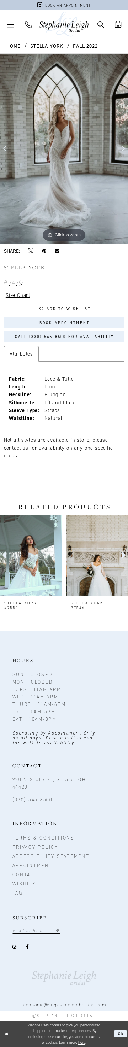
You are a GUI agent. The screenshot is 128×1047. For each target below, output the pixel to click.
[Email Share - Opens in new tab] (56, 251)
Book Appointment (64, 322)
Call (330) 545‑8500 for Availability (64, 336)
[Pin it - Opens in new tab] (44, 251)
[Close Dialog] (6, 1034)
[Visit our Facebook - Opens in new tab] (28, 946)
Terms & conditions (43, 838)
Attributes (21, 353)
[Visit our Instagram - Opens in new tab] (15, 946)
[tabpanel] (64, 149)
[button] (10, 24)
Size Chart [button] (18, 295)
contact (25, 874)
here (81, 1042)
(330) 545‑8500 (32, 799)
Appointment (32, 865)
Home (13, 45)
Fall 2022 (85, 45)
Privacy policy (35, 847)
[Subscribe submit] (57, 931)
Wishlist (26, 884)
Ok (121, 1033)
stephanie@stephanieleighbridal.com (64, 1004)
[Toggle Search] (101, 24)
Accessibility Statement (51, 856)
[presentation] (31, 555)
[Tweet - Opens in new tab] (30, 251)
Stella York (46, 45)
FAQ (17, 893)
